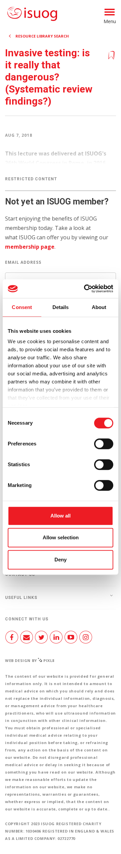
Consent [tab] (22, 307)
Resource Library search (42, 36)
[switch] (103, 446)
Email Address (23, 262)
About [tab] (99, 307)
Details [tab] (60, 307)
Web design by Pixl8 (29, 660)
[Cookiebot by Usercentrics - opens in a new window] (85, 288)
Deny (60, 559)
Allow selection (61, 537)
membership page (29, 246)
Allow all (60, 515)
